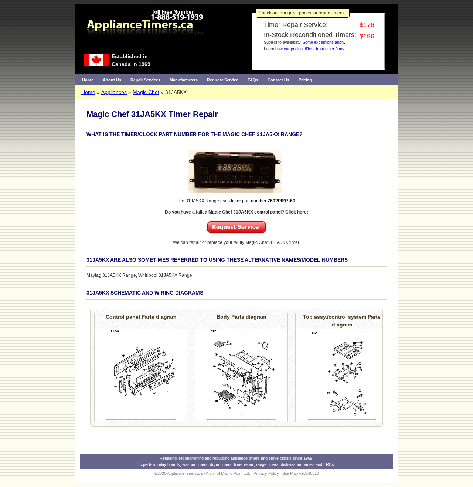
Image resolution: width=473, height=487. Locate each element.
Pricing (305, 80)
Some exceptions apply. (324, 42)
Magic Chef (146, 92)
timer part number (263, 201)
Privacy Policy (266, 473)
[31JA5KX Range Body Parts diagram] (241, 375)
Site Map (290, 473)
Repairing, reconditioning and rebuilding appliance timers (210, 458)
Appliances (114, 92)
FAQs (253, 80)
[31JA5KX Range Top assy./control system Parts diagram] (342, 375)
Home (87, 80)
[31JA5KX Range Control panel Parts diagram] (141, 375)
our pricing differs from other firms (314, 49)
